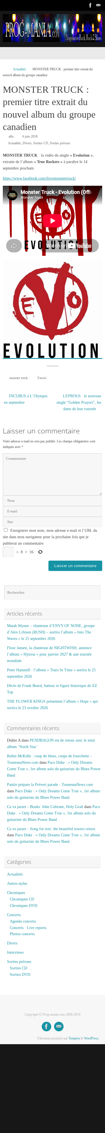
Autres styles (17, 883)
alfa (11, 136)
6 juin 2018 (30, 136)
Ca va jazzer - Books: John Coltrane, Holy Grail (45, 807)
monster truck (19, 378)
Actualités (19, 69)
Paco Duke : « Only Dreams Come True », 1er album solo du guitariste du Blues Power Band (54, 768)
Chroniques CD (22, 899)
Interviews (15, 952)
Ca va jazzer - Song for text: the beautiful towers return (51, 829)
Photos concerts (22, 934)
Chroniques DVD (23, 906)
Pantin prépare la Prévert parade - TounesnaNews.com (50, 785)
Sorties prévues (60, 143)
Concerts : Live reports (28, 928)
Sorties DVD (20, 974)
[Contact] (98, 5)
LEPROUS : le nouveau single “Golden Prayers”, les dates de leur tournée (79, 402)
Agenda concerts (23, 921)
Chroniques (16, 893)
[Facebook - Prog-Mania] (90, 5)
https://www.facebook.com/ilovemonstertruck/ (39, 178)
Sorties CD (40, 143)
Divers (27, 143)
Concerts (14, 915)
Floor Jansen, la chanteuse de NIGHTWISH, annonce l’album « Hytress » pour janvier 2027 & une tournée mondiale (49, 654)
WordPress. (91, 1038)
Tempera (74, 1038)
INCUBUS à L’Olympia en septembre (25, 399)
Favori (42, 378)
